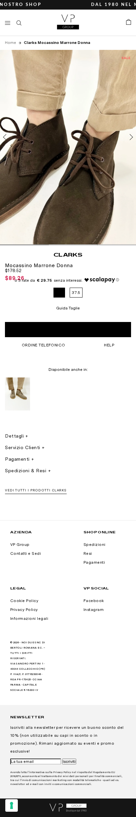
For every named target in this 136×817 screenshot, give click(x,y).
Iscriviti (69, 761)
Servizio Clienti (22, 447)
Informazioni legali (29, 618)
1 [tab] (24, 244)
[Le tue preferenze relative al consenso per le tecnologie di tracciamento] (11, 805)
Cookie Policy (24, 600)
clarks (68, 254)
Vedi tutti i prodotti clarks (36, 490)
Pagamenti (17, 459)
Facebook (94, 600)
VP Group (20, 544)
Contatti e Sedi (25, 553)
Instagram (94, 609)
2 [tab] (73, 244)
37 (59, 292)
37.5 (76, 292)
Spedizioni (95, 544)
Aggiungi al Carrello (68, 329)
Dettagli (14, 436)
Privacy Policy (24, 609)
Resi (88, 553)
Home (11, 42)
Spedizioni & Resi (26, 470)
